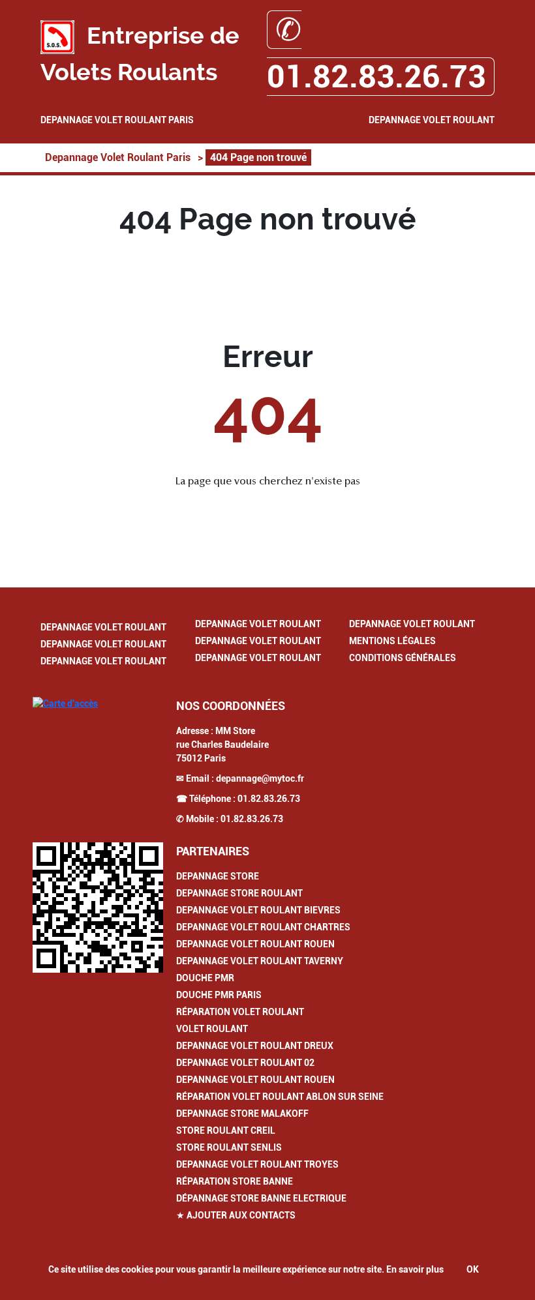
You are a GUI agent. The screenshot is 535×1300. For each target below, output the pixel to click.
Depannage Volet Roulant (432, 120)
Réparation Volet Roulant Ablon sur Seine (280, 1096)
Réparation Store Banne (234, 1181)
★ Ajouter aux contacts (236, 1215)
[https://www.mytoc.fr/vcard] (98, 907)
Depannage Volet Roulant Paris (117, 120)
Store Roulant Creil (225, 1130)
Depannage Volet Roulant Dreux (254, 1046)
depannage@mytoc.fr (260, 778)
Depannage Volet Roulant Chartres (263, 927)
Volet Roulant (212, 1029)
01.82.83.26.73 (268, 798)
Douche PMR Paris (219, 995)
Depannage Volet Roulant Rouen (255, 944)
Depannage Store (217, 876)
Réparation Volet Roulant (240, 1012)
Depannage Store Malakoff (242, 1113)
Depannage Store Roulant (239, 893)
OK (472, 1269)
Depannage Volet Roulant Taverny (259, 961)
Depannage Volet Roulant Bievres (258, 910)
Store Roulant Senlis (229, 1147)
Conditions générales (402, 658)
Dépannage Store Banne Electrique (261, 1198)
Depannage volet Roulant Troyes (257, 1164)
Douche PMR (205, 978)
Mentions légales (392, 641)
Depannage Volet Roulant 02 (245, 1062)
